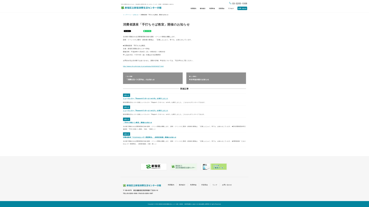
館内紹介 (182, 185)
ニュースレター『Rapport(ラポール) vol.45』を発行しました (145, 98)
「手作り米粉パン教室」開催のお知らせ (137, 122)
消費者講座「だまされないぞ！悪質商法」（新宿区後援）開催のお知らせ (149, 137)
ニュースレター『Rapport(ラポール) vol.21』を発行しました (145, 110)
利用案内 (171, 185)
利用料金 (193, 185)
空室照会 (204, 185)
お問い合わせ (227, 185)
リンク (214, 185)
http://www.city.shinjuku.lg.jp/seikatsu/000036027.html (143, 66)
